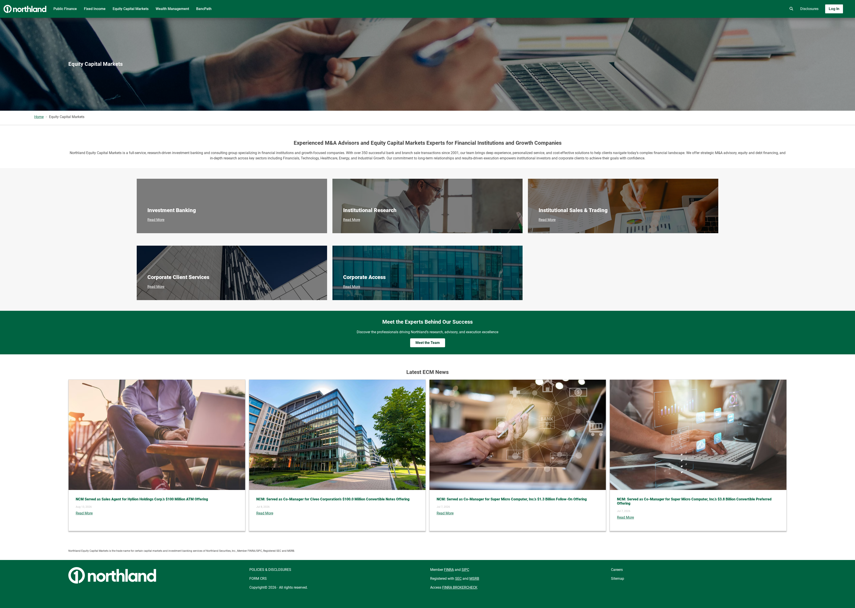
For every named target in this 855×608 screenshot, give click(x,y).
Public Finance (65, 9)
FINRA (449, 570)
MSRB (474, 578)
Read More (155, 220)
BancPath (204, 9)
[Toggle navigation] (819, 21)
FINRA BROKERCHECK (459, 587)
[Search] (790, 9)
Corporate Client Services (178, 277)
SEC (458, 578)
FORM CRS (258, 578)
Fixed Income (95, 9)
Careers (617, 570)
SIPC (465, 570)
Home (39, 117)
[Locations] (778, 9)
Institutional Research (370, 210)
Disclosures (809, 9)
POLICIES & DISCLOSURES (270, 570)
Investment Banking (171, 210)
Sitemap (617, 578)
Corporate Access (364, 277)
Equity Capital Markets (131, 9)
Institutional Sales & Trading (573, 210)
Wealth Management (172, 9)
